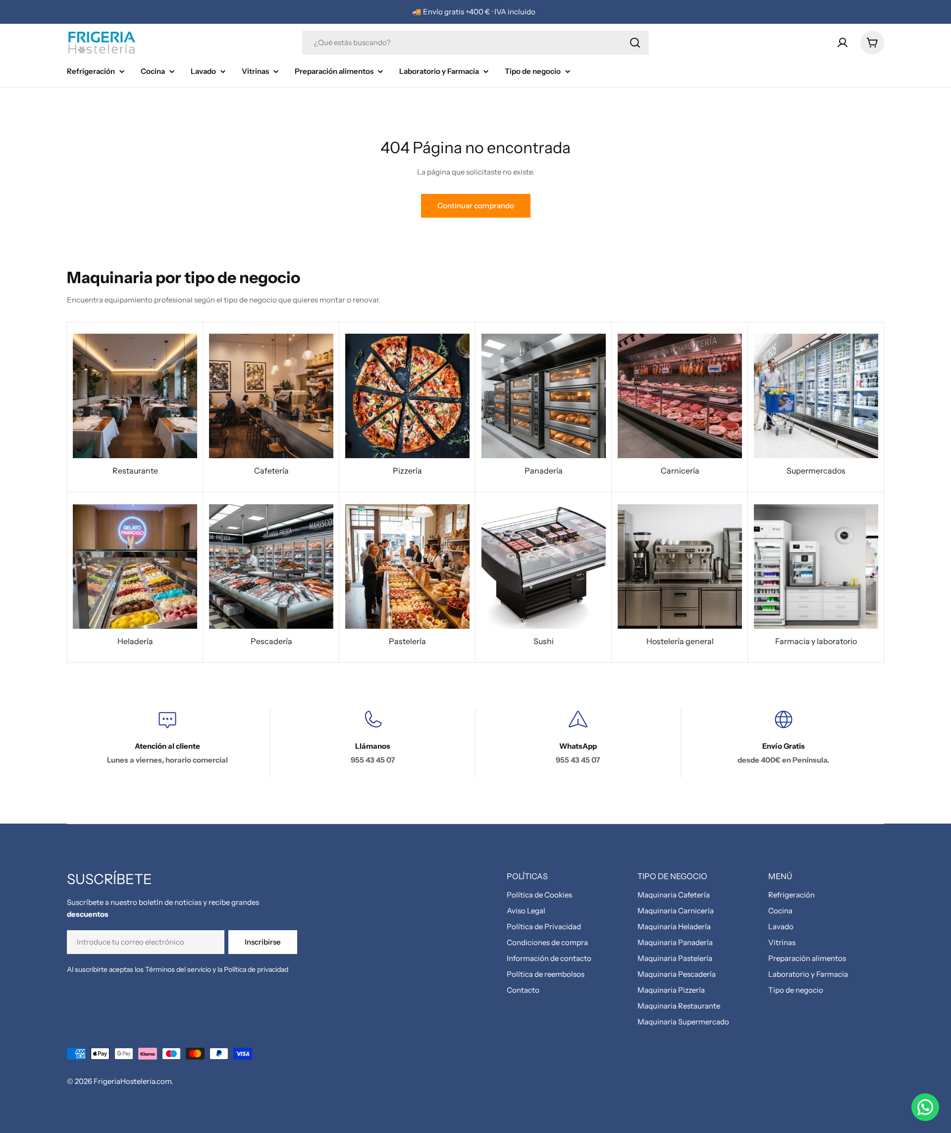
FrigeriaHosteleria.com (132, 1081)
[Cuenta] (842, 43)
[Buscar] (635, 43)
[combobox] (475, 43)
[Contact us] (925, 1107)
